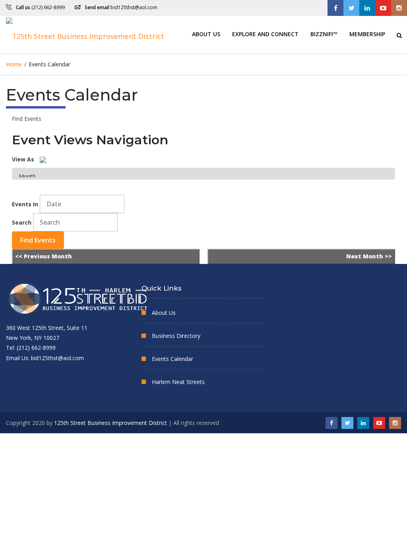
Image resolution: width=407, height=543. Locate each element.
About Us (206, 33)
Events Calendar (172, 359)
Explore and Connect (265, 33)
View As (23, 159)
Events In (25, 204)
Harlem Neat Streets (178, 382)
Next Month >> (369, 256)
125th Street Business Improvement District (110, 423)
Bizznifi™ (323, 33)
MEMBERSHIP (367, 33)
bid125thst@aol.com (133, 7)
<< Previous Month (43, 256)
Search (21, 222)
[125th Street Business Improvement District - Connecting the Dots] (85, 35)
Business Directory (176, 335)
